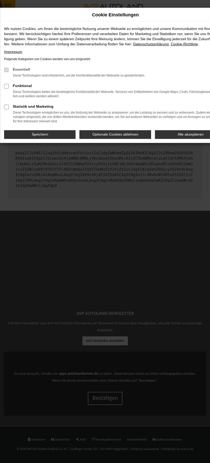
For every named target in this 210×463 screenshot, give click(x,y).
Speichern (40, 134)
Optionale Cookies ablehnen (115, 134)
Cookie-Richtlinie (184, 44)
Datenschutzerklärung (151, 44)
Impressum (13, 52)
